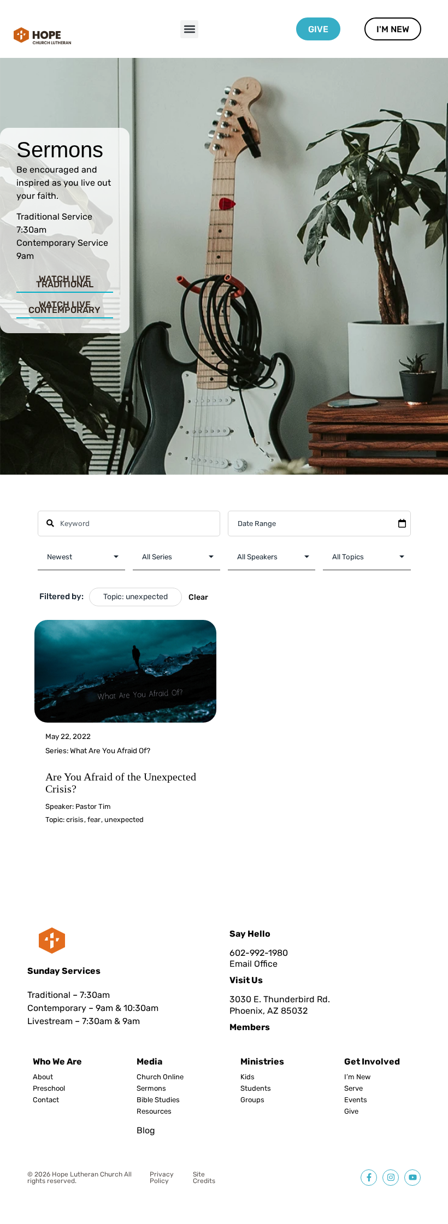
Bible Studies (158, 1100)
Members (249, 1027)
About (43, 1077)
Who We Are (57, 1061)
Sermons (151, 1088)
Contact (46, 1100)
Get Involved (372, 1061)
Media (149, 1061)
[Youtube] (412, 1177)
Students (255, 1088)
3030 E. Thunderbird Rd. (279, 999)
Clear (198, 597)
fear (94, 819)
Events (355, 1100)
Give (351, 1111)
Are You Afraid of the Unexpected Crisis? (120, 783)
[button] (189, 29)
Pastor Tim (93, 806)
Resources (154, 1111)
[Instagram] (390, 1177)
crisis (75, 819)
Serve (353, 1088)
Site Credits (204, 1177)
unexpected (124, 819)
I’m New (357, 1077)
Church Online (160, 1077)
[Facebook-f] (369, 1177)
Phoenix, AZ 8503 (266, 1011)
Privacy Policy (162, 1177)
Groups (252, 1100)
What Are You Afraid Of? (110, 750)
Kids (247, 1077)
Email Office (253, 964)
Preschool (49, 1088)
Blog (146, 1130)
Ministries (262, 1061)
